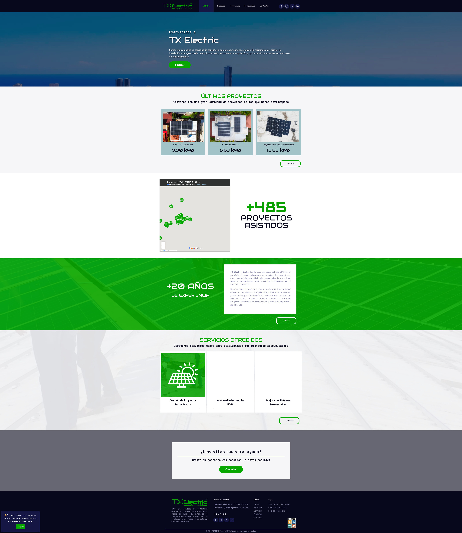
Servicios (235, 6)
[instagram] (286, 6)
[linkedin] (297, 6)
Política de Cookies (276, 511)
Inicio (206, 6)
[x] (292, 6)
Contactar (231, 469)
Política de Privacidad (277, 507)
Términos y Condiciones (279, 504)
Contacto (264, 6)
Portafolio (249, 6)
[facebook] (281, 6)
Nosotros (221, 6)
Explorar (180, 65)
